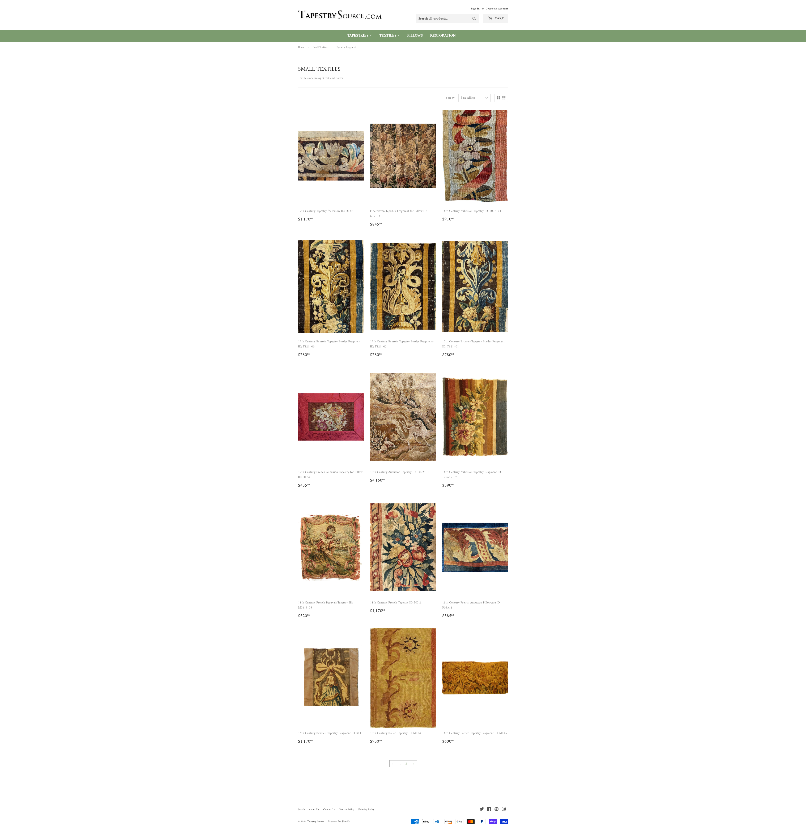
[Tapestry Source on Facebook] (489, 810)
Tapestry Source (315, 821)
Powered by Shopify (339, 821)
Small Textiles (320, 47)
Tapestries (358, 35)
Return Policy (346, 809)
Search (301, 809)
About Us (314, 809)
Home (301, 47)
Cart (499, 18)
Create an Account (497, 9)
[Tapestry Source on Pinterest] (496, 810)
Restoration (443, 35)
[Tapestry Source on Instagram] (504, 810)
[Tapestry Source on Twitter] (482, 810)
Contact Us (329, 809)
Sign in (475, 9)
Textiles (388, 35)
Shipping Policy (366, 809)
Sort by (450, 98)
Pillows (415, 35)
